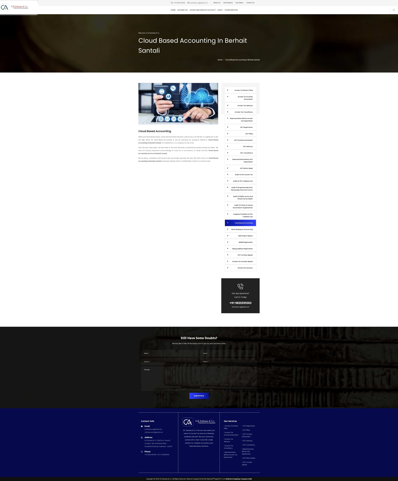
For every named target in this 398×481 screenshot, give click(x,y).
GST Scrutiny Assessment (247, 435)
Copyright (149, 479)
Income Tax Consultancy (228, 447)
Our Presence (228, 2)
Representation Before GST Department (248, 451)
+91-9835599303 (179, 2)
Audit (220, 10)
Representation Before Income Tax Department (230, 455)
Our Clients (239, 2)
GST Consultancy (249, 445)
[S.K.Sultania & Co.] (14, 7)
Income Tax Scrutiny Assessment (231, 433)
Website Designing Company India (239, 479)
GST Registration (249, 426)
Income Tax (183, 10)
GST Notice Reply (249, 458)
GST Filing (246, 430)
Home (173, 10)
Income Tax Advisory (228, 440)
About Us (216, 2)
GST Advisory (247, 440)
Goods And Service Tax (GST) (202, 10)
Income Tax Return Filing (231, 427)
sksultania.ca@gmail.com (199, 2)
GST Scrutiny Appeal (247, 463)
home (220, 59)
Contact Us (250, 2)
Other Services (231, 10)
